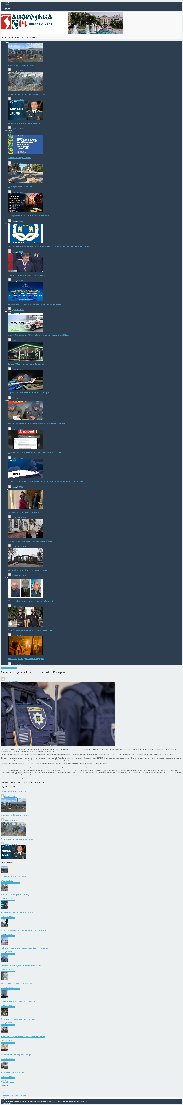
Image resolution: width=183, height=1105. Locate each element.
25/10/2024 (20, 664)
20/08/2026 (9, 1041)
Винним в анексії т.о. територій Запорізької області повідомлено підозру (34, 304)
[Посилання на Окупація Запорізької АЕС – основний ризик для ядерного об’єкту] (4, 926)
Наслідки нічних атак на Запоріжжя (21, 65)
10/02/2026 (20, 369)
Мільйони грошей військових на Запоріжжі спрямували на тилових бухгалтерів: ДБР (38, 424)
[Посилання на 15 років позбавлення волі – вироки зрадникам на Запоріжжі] (25, 597)
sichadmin (15, 518)
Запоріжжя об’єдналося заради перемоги (23, 512)
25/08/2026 (20, 71)
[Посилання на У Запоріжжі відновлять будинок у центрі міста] (4, 1051)
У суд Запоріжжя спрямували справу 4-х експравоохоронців (30, 630)
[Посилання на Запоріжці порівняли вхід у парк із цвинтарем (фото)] (25, 566)
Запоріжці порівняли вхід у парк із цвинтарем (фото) (27, 570)
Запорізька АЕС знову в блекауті (12, 1072)
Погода (3, 1080)
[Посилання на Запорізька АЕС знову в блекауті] (4, 1068)
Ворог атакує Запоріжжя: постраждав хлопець (18, 1019)
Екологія (6, 883)
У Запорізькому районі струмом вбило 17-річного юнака (28, 216)
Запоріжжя (4, 668)
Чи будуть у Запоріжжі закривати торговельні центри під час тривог (25, 948)
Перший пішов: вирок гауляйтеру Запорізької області (27, 275)
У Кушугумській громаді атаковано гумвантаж (18, 1001)
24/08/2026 (20, 129)
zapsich (14, 71)
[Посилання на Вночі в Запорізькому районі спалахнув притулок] (25, 655)
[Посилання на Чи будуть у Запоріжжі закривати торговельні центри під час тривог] (4, 944)
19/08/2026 (20, 163)
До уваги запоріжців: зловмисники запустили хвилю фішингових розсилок (35, 453)
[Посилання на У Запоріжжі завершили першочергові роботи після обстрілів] (4, 1033)
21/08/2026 (9, 987)
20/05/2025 (20, 635)
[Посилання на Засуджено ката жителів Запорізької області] (25, 119)
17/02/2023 (20, 310)
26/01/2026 (20, 398)
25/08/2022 (15, 681)
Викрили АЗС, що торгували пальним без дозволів (26, 364)
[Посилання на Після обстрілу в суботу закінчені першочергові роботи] (4, 962)
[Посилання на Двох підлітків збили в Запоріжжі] (25, 183)
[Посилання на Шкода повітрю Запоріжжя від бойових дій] (4, 979)
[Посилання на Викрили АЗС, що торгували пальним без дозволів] (25, 360)
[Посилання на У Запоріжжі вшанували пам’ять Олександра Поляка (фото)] (25, 537)
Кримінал (10, 668)
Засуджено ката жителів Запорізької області (24, 123)
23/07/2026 (20, 458)
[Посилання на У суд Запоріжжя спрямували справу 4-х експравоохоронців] (25, 626)
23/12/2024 (20, 252)
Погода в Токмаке (20, 1096)
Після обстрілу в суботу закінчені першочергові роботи (21, 966)
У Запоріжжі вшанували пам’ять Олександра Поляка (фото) (30, 541)
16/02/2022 (22, 576)
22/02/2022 (22, 547)
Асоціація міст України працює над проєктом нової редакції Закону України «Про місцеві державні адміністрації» (50, 246)
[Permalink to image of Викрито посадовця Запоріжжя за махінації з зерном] (58, 746)
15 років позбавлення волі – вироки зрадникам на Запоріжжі (30, 601)
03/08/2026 (20, 429)
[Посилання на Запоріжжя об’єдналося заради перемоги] (25, 508)
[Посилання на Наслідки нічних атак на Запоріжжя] (25, 61)
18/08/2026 (20, 192)
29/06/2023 (20, 281)
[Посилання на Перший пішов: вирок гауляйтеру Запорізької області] (25, 271)
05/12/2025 (20, 606)
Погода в (7, 1082)
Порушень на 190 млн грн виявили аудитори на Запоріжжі (29, 393)
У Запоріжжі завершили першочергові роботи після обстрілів (23, 1037)
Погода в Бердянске (7, 1096)
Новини (15, 668)
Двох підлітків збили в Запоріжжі (20, 187)
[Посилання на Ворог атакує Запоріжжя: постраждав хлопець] (4, 1015)
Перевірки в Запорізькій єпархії (19, 158)
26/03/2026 (20, 341)
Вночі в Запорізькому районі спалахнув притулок (26, 659)
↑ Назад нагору (6, 1103)
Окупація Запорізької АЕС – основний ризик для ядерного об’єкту (25, 930)
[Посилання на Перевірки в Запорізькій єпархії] (25, 154)
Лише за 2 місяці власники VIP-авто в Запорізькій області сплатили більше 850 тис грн (39, 335)
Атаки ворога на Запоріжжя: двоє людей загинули (26, 94)
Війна (2, 883)
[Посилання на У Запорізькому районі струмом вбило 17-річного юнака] (25, 212)
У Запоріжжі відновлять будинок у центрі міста (18, 1055)
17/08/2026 (20, 221)
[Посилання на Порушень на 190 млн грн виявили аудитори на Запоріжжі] (25, 389)
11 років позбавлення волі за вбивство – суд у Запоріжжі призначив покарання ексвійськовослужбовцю (46, 481)
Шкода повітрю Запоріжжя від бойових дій (16, 983)
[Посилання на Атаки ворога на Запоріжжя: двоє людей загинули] (25, 90)
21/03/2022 (22, 518)
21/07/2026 (20, 487)
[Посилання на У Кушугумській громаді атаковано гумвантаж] (4, 997)
